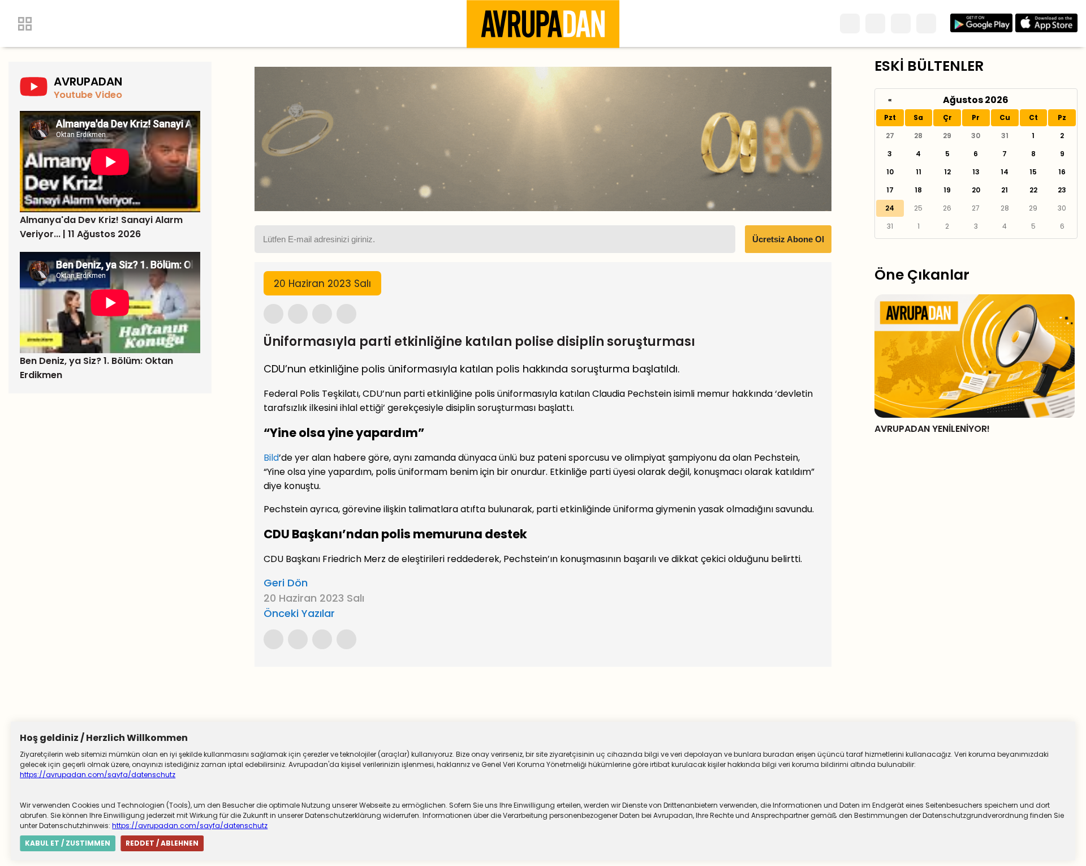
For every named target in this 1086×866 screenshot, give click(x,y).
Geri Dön (286, 583)
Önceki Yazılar (299, 613)
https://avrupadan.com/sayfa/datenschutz (97, 774)
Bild (271, 457)
